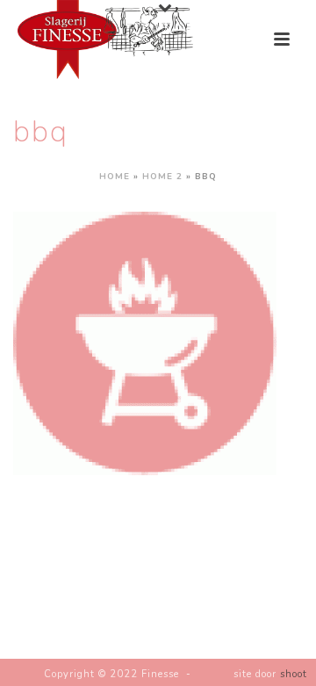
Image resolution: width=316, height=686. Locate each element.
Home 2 (162, 176)
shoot (293, 674)
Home (114, 176)
